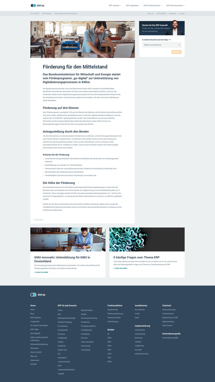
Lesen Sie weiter (42, 272)
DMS (109, 342)
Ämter (60, 310)
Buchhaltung (113, 309)
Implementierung (141, 353)
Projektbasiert (86, 330)
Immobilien (85, 334)
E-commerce (62, 326)
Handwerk (62, 346)
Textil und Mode (87, 342)
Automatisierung (168, 309)
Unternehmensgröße (170, 338)
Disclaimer (34, 348)
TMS (109, 357)
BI (108, 334)
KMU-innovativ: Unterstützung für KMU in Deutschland (62, 259)
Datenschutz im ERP (170, 317)
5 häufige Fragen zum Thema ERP (136, 257)
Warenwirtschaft (114, 317)
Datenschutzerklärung (39, 344)
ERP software (114, 5)
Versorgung (85, 350)
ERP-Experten (46, 13)
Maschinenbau (87, 310)
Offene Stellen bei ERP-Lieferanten (65, 13)
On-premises (140, 309)
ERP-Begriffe (35, 333)
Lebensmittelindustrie (66, 369)
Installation (62, 357)
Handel (60, 342)
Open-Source (167, 325)
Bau (59, 314)
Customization (168, 313)
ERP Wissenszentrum (174, 5)
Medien (84, 314)
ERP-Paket (34, 329)
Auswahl (138, 349)
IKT (59, 354)
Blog (32, 313)
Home (33, 305)
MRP (109, 349)
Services (84, 338)
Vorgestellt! (34, 321)
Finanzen (61, 334)
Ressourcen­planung (115, 313)
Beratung (138, 338)
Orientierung (140, 330)
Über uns (151, 13)
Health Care (62, 350)
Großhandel (62, 338)
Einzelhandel (63, 330)
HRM (109, 345)
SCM (109, 353)
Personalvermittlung (89, 318)
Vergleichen (139, 345)
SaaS (137, 317)
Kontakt (182, 13)
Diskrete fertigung (65, 322)
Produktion (85, 322)
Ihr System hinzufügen (39, 325)
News (32, 309)
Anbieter (138, 342)
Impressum (172, 13)
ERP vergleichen (132, 5)
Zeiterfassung (113, 321)
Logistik (61, 373)
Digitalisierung (168, 321)
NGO (59, 365)
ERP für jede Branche (152, 5)
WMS (110, 361)
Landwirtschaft (64, 361)
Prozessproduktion (88, 326)
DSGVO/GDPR (161, 13)
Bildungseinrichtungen (67, 318)
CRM (109, 338)
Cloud (137, 313)
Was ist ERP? (34, 13)
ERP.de (40, 5)
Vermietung (85, 346)
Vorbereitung (140, 334)
